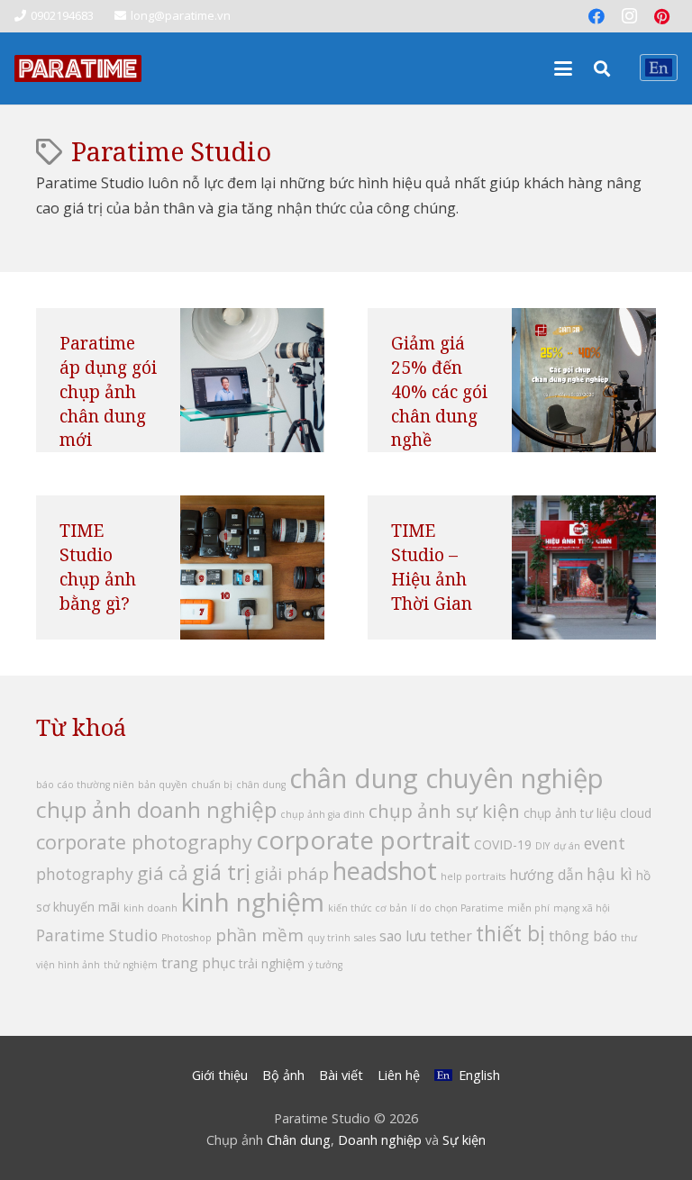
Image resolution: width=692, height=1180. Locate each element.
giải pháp (291, 873)
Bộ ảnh (283, 1075)
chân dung (261, 784)
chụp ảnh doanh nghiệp (156, 809)
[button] (563, 68)
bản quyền (162, 784)
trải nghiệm (272, 963)
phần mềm (259, 935)
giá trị (221, 871)
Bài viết (341, 1075)
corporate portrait (363, 839)
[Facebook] (596, 16)
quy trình (329, 937)
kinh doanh (150, 908)
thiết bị (510, 933)
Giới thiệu (220, 1075)
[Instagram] (629, 16)
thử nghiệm (131, 964)
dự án (566, 846)
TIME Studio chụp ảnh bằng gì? (97, 566)
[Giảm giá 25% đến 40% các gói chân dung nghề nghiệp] (584, 380)
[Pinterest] (661, 16)
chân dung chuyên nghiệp (446, 778)
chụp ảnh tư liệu (570, 812)
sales (365, 937)
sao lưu (402, 936)
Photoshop (186, 937)
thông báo (583, 936)
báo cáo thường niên (85, 784)
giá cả (162, 872)
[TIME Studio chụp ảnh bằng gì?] (252, 567)
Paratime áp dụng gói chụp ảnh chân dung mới (108, 391)
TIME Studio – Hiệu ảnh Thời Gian (431, 566)
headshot (384, 870)
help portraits (473, 876)
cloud (635, 812)
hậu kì (610, 874)
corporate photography (144, 842)
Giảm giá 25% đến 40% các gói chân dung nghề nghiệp (439, 403)
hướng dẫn (546, 875)
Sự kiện (464, 1139)
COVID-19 (503, 844)
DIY (542, 846)
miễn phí (528, 908)
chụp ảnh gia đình (322, 814)
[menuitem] (659, 67)
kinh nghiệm (252, 902)
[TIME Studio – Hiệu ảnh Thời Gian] (584, 567)
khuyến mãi (86, 906)
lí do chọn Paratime (457, 908)
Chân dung (299, 1139)
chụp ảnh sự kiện (444, 810)
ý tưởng (325, 964)
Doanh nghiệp (380, 1139)
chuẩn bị (211, 784)
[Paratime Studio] (77, 68)
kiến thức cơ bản (367, 908)
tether (451, 936)
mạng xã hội (581, 908)
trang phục (198, 963)
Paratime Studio (97, 935)
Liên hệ (399, 1075)
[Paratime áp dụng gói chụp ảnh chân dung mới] (252, 380)
